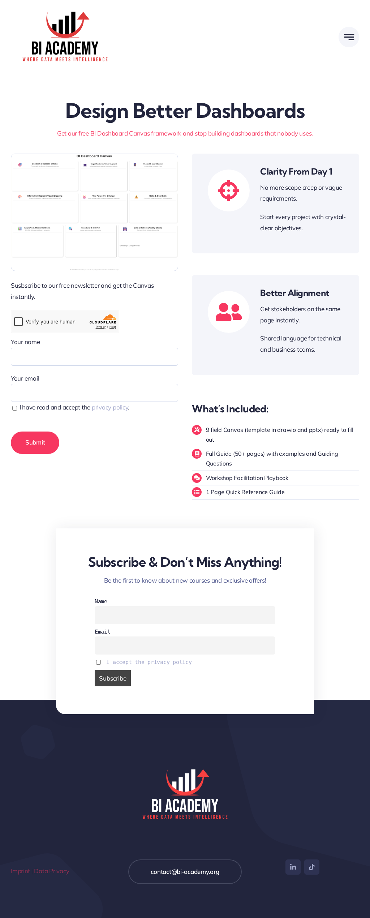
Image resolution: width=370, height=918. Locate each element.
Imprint (20, 871)
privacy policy (110, 407)
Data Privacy (51, 871)
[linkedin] (293, 867)
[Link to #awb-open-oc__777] (349, 37)
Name (101, 601)
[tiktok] (311, 867)
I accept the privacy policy (149, 662)
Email (103, 632)
